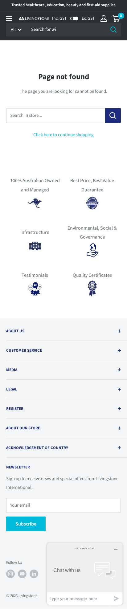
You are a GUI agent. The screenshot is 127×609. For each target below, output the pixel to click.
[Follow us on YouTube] (22, 574)
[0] (116, 18)
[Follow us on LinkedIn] (34, 574)
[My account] (103, 18)
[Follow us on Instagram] (10, 574)
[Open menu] (9, 18)
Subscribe (25, 524)
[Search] (113, 29)
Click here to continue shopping (63, 135)
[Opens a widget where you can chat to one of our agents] (85, 574)
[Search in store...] (113, 115)
